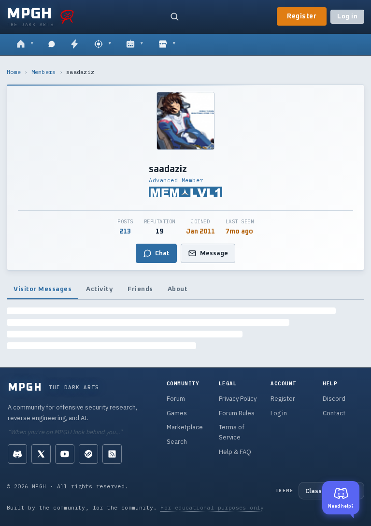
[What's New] (74, 44)
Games (177, 413)
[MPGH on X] (41, 454)
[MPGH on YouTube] (64, 454)
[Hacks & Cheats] (102, 44)
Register (301, 16)
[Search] (174, 16)
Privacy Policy (238, 398)
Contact (334, 413)
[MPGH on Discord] (17, 454)
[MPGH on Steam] (88, 454)
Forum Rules (237, 413)
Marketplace (185, 427)
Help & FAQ (235, 452)
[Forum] (25, 44)
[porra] (67, 16)
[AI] (134, 44)
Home (14, 71)
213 (125, 231)
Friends (140, 289)
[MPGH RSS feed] (112, 454)
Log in (347, 17)
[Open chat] (51, 44)
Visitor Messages (42, 289)
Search (177, 442)
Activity (99, 289)
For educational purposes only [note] (212, 507)
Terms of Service (231, 432)
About (178, 289)
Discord (334, 398)
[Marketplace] (167, 44)
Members (43, 71)
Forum (176, 398)
